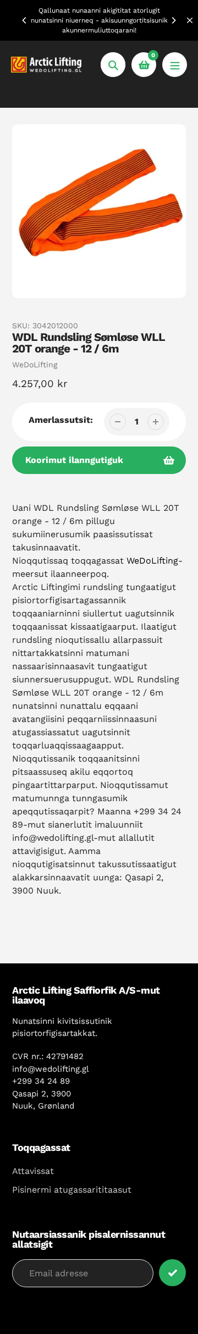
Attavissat (33, 1171)
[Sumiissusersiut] (174, 64)
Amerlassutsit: (61, 420)
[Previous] (24, 20)
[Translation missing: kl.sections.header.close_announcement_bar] (189, 20)
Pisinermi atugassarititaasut (71, 1189)
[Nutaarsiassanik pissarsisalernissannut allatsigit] (172, 1272)
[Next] (173, 20)
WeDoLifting (34, 364)
